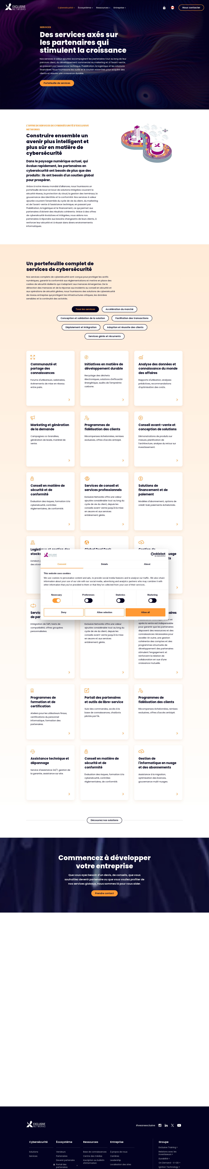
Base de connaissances (94, 1151)
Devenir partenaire (65, 1160)
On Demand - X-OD (169, 1162)
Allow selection (104, 612)
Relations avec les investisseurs (167, 1153)
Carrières (114, 1156)
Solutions (33, 1151)
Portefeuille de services (57, 83)
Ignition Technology (168, 1167)
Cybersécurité (38, 1142)
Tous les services (85, 309)
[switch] (88, 600)
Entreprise (116, 1142)
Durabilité (163, 1158)
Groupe (163, 1142)
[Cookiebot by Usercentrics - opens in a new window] (152, 555)
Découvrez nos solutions (104, 820)
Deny (63, 612)
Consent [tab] (62, 564)
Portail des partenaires (62, 1166)
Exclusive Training (167, 1147)
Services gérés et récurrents (104, 336)
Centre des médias (92, 1156)
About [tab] (147, 564)
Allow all (145, 612)
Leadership (115, 1160)
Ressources (90, 1142)
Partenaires (61, 1156)
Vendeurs (61, 1151)
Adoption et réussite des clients (125, 327)
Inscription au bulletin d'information (93, 1161)
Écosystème (64, 1142)
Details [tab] (104, 564)
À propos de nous (118, 1151)
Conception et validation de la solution (83, 318)
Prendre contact (104, 893)
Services (33, 1156)
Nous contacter (191, 7)
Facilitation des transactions (131, 318)
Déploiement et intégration (81, 327)
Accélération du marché (119, 309)
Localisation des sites (120, 1164)
